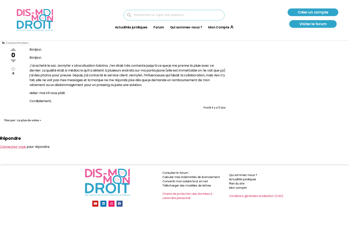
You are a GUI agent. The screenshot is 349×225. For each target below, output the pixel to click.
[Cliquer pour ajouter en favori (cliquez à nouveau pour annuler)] (13, 69)
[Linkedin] (103, 204)
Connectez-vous (13, 146)
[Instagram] (111, 204)
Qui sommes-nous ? (186, 27)
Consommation (16, 43)
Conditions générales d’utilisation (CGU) (256, 196)
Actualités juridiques (131, 27)
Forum (158, 27)
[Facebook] (120, 204)
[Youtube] (95, 204)
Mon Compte (218, 27)
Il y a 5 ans (219, 108)
